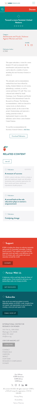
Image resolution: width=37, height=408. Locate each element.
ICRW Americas (18, 376)
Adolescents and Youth (12, 36)
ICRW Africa (18, 379)
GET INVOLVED (10, 287)
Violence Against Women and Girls (15, 37)
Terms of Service (18, 403)
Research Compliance (12, 361)
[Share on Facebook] (25, 45)
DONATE (7, 263)
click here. (27, 129)
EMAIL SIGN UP (10, 313)
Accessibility (18, 400)
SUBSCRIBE (8, 344)
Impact (5, 356)
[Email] (32, 45)
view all (7, 161)
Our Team (6, 359)
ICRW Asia (18, 381)
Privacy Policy (18, 396)
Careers (6, 354)
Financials (7, 352)
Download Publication (18, 136)
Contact (6, 350)
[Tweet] (28, 45)
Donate (32, 9)
